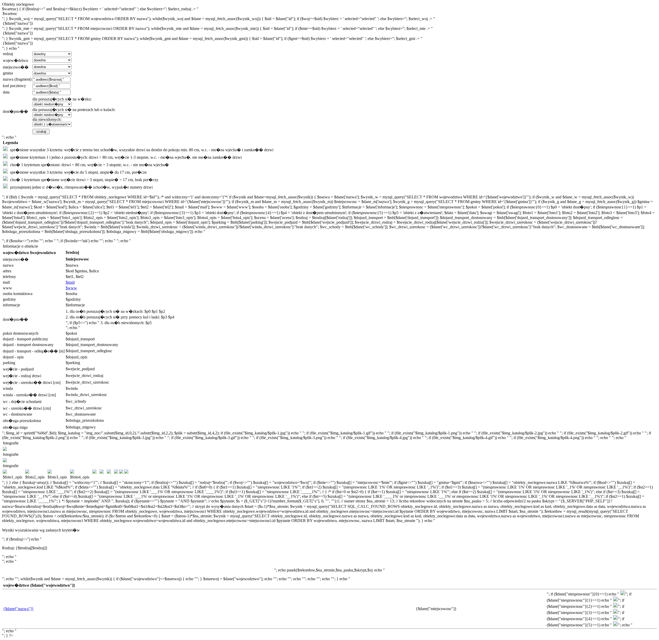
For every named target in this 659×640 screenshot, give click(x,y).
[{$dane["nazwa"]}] (329, 23)
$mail (70, 282)
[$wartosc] (329, 13)
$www (71, 288)
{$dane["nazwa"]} (18, 609)
